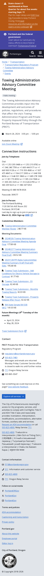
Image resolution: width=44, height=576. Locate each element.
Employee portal (9, 538)
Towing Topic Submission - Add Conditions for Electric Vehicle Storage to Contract (20, 273)
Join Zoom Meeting (11, 144)
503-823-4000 (8, 427)
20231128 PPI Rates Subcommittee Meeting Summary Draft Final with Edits (19, 263)
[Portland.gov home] (11, 54)
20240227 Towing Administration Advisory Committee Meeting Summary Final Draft (20, 252)
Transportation (17, 62)
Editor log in (7, 543)
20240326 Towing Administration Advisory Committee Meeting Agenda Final (19, 241)
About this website (10, 533)
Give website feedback (18, 386)
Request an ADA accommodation (17, 424)
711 (29, 427)
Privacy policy (8, 522)
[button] (32, 54)
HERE (27, 215)
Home (4, 62)
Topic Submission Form (12, 331)
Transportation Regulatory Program (21, 64)
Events (8, 73)
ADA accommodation (11, 512)
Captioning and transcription (15, 517)
